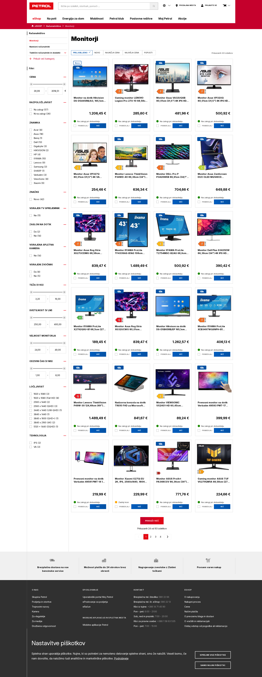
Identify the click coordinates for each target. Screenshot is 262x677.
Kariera (35, 611)
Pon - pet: (139, 611)
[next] (167, 536)
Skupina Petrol (39, 597)
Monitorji (34, 40)
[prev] (139, 536)
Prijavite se (211, 5)
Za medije (37, 621)
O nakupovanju (192, 597)
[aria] (37, 26)
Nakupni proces (192, 601)
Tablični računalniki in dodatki (44, 52)
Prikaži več (152, 520)
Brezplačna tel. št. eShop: (147, 601)
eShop (36, 18)
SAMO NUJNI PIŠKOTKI (212, 665)
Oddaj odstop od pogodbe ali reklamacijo (205, 626)
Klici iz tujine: (140, 606)
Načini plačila (191, 611)
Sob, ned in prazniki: (144, 616)
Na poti (51, 18)
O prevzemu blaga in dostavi (199, 616)
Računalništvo (53, 26)
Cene (187, 606)
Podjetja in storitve (41, 601)
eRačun (87, 606)
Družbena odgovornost (44, 626)
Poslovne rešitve (141, 18)
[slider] (31, 84)
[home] (41, 6)
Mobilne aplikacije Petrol (95, 624)
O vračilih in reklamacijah (197, 621)
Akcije (182, 18)
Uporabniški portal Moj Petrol (98, 597)
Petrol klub (117, 18)
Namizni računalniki (39, 46)
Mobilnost (97, 18)
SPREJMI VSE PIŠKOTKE (213, 655)
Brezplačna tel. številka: (146, 597)
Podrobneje (121, 658)
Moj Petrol (165, 18)
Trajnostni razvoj (40, 606)
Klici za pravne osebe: (145, 621)
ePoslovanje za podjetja (95, 601)
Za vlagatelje (38, 616)
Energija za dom (73, 18)
